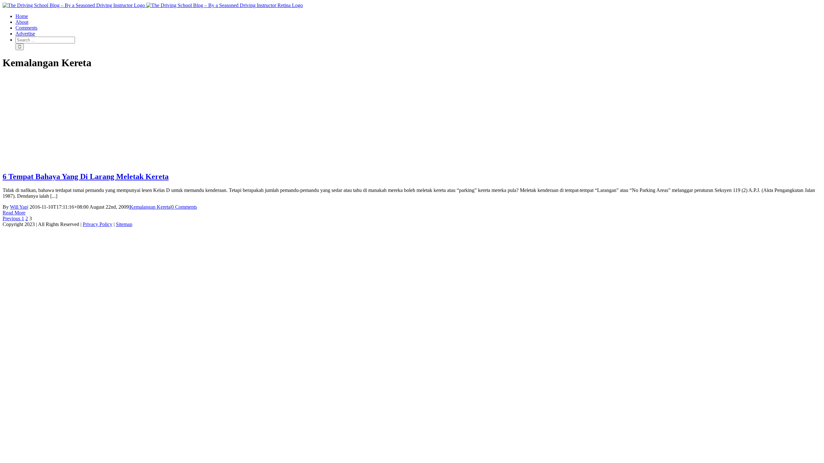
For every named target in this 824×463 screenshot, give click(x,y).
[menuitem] (418, 16)
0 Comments (184, 207)
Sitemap (124, 224)
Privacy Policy (97, 224)
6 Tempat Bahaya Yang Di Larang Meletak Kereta (86, 176)
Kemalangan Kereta (150, 207)
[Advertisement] (412, 121)
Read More (14, 212)
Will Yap (18, 207)
